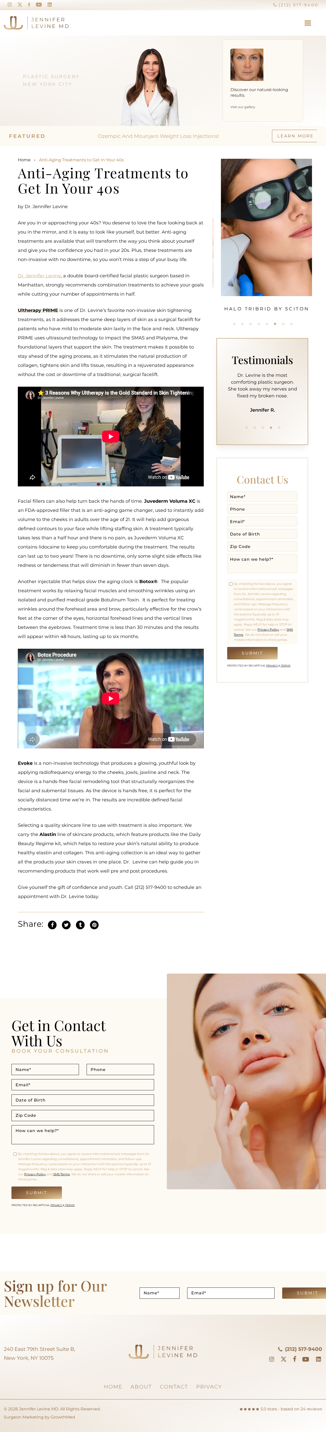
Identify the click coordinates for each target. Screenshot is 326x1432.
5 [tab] (267, 324)
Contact (174, 1387)
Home (24, 159)
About (141, 1387)
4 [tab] (259, 324)
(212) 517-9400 (297, 5)
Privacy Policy (268, 629)
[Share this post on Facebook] (52, 924)
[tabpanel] (262, 235)
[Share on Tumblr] (80, 924)
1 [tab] (234, 324)
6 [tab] (275, 324)
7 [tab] (283, 324)
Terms (285, 665)
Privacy (272, 665)
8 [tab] (291, 324)
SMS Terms (61, 1174)
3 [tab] (251, 324)
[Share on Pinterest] (94, 924)
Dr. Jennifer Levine (39, 276)
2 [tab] (242, 324)
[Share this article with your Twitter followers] (66, 924)
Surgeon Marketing (24, 1417)
